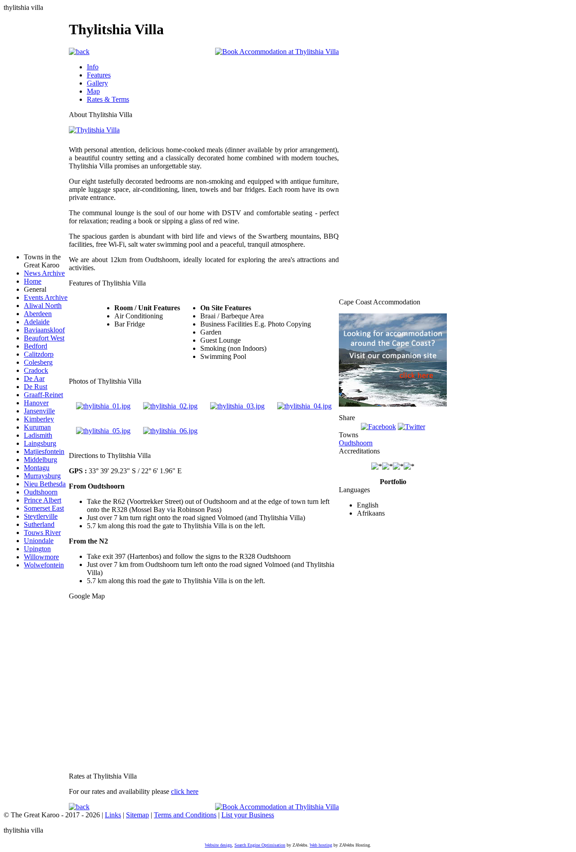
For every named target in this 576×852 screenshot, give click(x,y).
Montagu (37, 467)
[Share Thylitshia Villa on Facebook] (378, 426)
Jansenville (39, 411)
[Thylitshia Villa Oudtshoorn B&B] (304, 406)
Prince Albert (42, 500)
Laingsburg (40, 443)
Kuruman (37, 427)
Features (99, 75)
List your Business (247, 815)
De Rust (35, 386)
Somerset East (44, 508)
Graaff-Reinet (43, 395)
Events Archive (46, 297)
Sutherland (39, 524)
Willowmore (41, 557)
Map (93, 91)
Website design (218, 845)
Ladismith (38, 435)
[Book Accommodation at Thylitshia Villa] (277, 51)
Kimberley (39, 419)
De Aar (34, 378)
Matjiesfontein (44, 451)
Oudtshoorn (41, 492)
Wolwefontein (44, 565)
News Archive (44, 273)
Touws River (42, 532)
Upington (37, 549)
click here (184, 791)
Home (32, 281)
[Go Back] (79, 51)
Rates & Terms (108, 99)
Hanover (36, 403)
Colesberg (38, 362)
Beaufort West (44, 338)
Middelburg (40, 459)
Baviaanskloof (44, 330)
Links (113, 815)
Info (93, 67)
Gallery (97, 83)
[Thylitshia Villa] (94, 130)
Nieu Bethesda (45, 484)
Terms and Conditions (185, 815)
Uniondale (39, 540)
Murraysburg (42, 476)
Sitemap (137, 815)
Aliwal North (43, 305)
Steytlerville (41, 516)
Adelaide (37, 322)
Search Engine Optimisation (259, 845)
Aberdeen (38, 313)
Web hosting (321, 845)
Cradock (36, 370)
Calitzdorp (39, 354)
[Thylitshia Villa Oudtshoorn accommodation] (103, 406)
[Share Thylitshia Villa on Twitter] (411, 426)
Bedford (35, 346)
